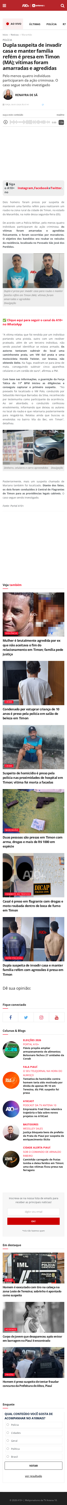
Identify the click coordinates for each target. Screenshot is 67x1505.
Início (5, 34)
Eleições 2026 (32, 1040)
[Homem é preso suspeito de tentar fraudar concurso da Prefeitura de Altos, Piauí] (33, 1362)
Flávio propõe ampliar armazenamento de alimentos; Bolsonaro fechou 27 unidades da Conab (43, 1053)
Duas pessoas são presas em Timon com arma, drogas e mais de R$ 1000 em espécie (32, 841)
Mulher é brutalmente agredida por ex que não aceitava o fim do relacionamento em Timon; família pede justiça (33, 647)
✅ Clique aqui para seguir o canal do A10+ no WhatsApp (33, 322)
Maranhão (27, 34)
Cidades (15, 1433)
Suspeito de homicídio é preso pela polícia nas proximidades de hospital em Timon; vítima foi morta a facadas (33, 777)
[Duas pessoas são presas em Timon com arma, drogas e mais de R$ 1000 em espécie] (33, 811)
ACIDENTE (11, 1329)
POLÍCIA (51, 24)
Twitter (56, 188)
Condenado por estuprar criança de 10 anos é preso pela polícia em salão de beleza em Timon (31, 713)
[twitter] (26, 1017)
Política (14, 1449)
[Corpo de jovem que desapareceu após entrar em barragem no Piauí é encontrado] (33, 1317)
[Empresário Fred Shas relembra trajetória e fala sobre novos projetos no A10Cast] (11, 1108)
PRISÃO (10, 1374)
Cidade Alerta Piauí (36, 1147)
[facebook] (10, 1017)
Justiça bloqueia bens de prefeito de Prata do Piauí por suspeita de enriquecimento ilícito (43, 1136)
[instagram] (41, 1017)
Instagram (25, 188)
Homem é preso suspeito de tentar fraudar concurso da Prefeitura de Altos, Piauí (31, 1384)
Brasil (13, 1456)
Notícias (15, 34)
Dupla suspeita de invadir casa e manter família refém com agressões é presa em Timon (33, 969)
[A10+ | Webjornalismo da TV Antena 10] (33, 5)
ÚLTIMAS (34, 24)
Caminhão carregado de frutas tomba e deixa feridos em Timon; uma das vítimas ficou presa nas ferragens (43, 1165)
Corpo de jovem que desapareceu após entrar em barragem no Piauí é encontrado (32, 1338)
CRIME (9, 702)
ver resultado (33, 1476)
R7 (64, 24)
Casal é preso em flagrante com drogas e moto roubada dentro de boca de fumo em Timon (33, 905)
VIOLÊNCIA (11, 633)
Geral (13, 1440)
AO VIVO (16, 23)
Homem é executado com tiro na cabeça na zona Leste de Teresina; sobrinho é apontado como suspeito (32, 1291)
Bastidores (30, 1124)
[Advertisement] (33, 152)
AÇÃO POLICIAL (14, 958)
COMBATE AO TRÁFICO (18, 894)
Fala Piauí (30, 1067)
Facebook (41, 188)
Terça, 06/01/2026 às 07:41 (16, 104)
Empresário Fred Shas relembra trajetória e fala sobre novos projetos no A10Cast (42, 1112)
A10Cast (28, 1101)
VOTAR (33, 1465)
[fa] (56, 1017)
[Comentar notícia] (43, 104)
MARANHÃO (12, 830)
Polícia (14, 1424)
